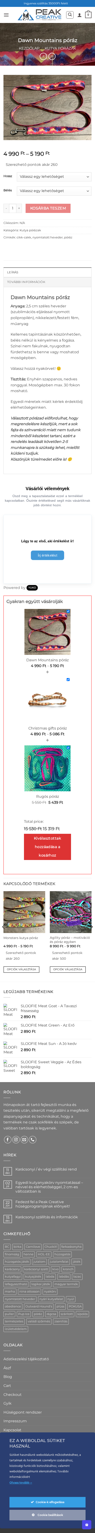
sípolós (82, 1314)
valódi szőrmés (39, 1321)
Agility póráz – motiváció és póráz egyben (70, 940)
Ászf (7, 1368)
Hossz (7, 176)
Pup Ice (24, 1314)
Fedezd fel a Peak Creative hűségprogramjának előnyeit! (42, 1204)
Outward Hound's (38, 1306)
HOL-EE (44, 1254)
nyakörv (50, 1291)
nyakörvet (45, 368)
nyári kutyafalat (51, 1299)
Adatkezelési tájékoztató (26, 1359)
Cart (7, 1385)
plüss (60, 1306)
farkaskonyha (71, 1246)
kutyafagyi (13, 1276)
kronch (68, 1269)
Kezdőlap (29, 48)
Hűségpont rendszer (22, 1412)
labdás (64, 1276)
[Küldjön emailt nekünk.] (24, 1139)
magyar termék (66, 1284)
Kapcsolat (12, 1430)
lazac (77, 1276)
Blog (7, 1377)
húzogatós (62, 1254)
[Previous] (3, 936)
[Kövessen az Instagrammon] (16, 1139)
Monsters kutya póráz (20, 938)
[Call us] (32, 1139)
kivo (55, 1269)
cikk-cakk (24, 237)
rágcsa (51, 1314)
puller (9, 1314)
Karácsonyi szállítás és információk (46, 1217)
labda (50, 1276)
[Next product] (43, 56)
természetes (14, 1321)
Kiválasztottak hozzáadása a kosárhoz (47, 847)
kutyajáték (33, 1276)
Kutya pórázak (60, 48)
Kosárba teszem (48, 208)
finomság (12, 1254)
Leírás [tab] (12, 272)
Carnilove (33, 1246)
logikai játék (40, 1284)
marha (10, 1291)
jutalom (39, 1261)
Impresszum (15, 1421)
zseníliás (60, 1321)
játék (76, 1261)
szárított (67, 1314)
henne (28, 1254)
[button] (6, 14)
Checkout (12, 1394)
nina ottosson (29, 1291)
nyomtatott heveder (48, 237)
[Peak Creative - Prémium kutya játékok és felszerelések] (39, 15)
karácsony (12, 1269)
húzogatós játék (17, 1261)
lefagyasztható (16, 1284)
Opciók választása (21, 969)
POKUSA (75, 1306)
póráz (68, 237)
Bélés (7, 190)
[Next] (91, 936)
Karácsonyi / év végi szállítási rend (46, 1169)
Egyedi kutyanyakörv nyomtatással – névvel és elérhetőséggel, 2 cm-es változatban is (49, 1187)
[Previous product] (52, 56)
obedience (13, 1306)
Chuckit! (51, 1246)
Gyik (7, 1403)
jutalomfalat (59, 1261)
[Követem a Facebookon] (8, 1139)
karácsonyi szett (36, 1269)
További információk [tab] (26, 282)
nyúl (70, 1299)
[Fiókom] (79, 15)
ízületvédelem (16, 1329)
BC (7, 1246)
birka (17, 1246)
